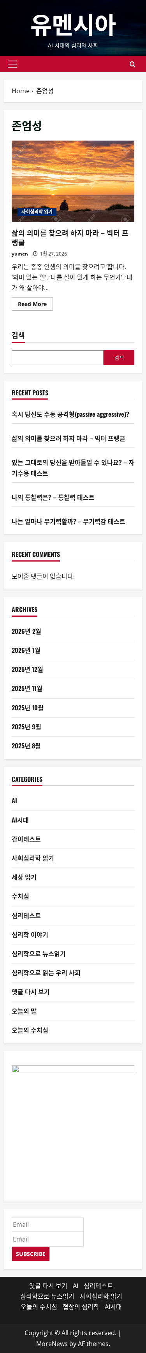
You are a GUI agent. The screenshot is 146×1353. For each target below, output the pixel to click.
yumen (20, 253)
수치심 (20, 896)
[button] (12, 64)
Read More (35, 305)
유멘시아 (73, 23)
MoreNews (52, 1343)
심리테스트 (26, 915)
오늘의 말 (24, 1011)
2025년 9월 (26, 726)
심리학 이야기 (30, 934)
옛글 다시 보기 (31, 991)
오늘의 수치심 (30, 1030)
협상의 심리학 (81, 1307)
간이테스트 (26, 838)
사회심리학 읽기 (37, 212)
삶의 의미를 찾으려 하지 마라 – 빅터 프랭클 (73, 181)
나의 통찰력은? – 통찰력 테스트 (53, 497)
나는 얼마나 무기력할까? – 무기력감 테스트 (68, 521)
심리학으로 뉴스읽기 (39, 953)
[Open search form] (132, 63)
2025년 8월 (26, 745)
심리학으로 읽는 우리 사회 (46, 972)
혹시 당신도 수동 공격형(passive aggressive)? (70, 414)
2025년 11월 (27, 688)
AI (14, 800)
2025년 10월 (28, 707)
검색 (18, 335)
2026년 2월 (26, 631)
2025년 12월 (27, 669)
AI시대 (20, 819)
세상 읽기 (24, 877)
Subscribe (31, 1253)
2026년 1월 (26, 650)
